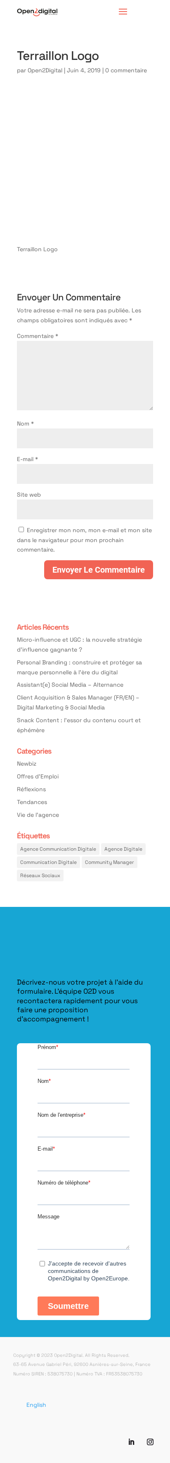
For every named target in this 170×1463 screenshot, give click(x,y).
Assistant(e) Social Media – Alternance (70, 684)
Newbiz (26, 763)
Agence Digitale (123, 848)
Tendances (32, 802)
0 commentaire (126, 70)
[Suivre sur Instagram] (150, 1442)
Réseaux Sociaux (40, 875)
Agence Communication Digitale (58, 848)
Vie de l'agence (38, 814)
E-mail (27, 459)
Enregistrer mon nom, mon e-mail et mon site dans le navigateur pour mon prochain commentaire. (84, 540)
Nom (25, 423)
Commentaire (37, 336)
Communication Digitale (48, 862)
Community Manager (109, 862)
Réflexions (31, 789)
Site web (29, 494)
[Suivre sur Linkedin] (131, 1442)
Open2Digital (45, 70)
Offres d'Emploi (38, 776)
